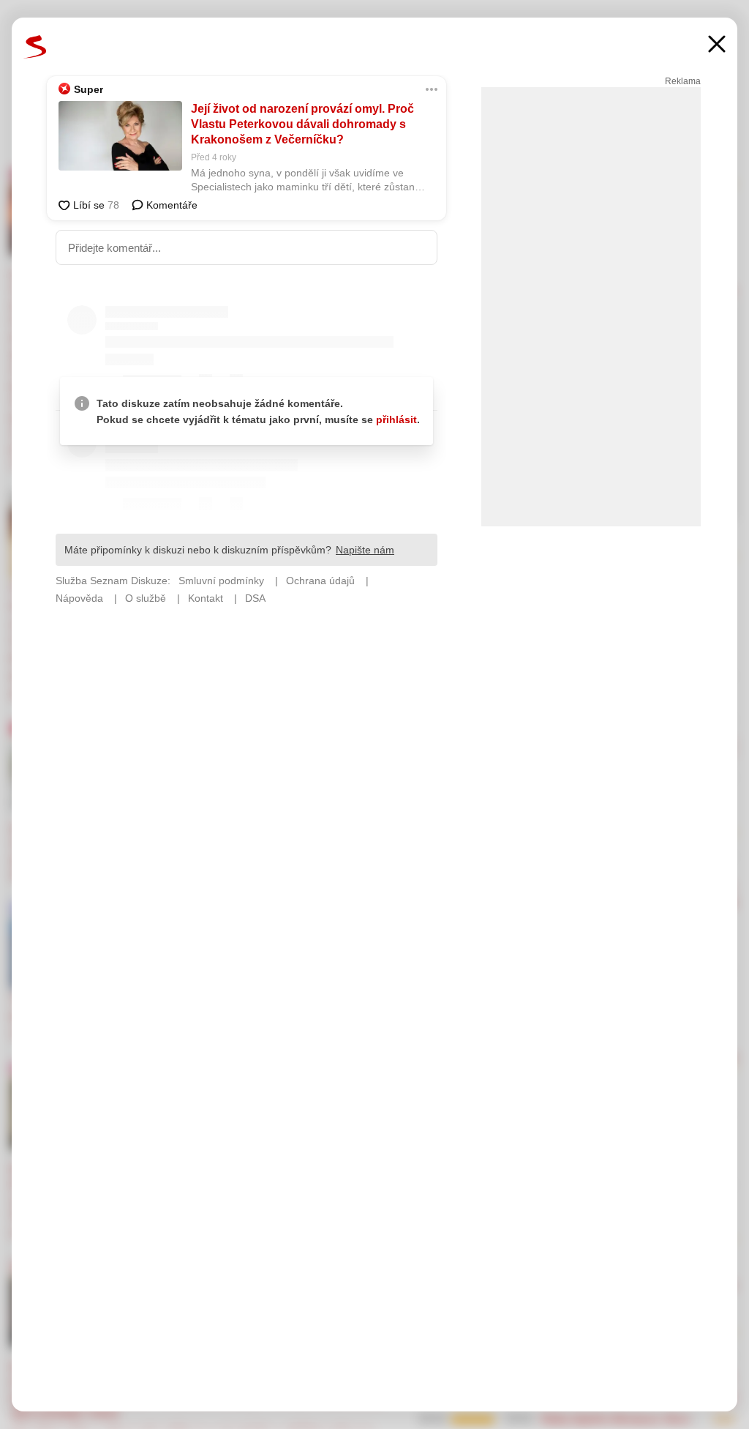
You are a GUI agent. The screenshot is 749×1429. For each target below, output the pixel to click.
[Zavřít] (717, 45)
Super (88, 89)
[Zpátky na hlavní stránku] (35, 47)
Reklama (683, 81)
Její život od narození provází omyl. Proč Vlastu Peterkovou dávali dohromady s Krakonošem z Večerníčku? (302, 124)
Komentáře (170, 205)
